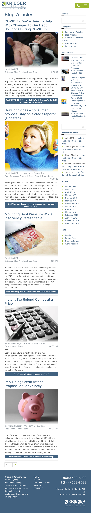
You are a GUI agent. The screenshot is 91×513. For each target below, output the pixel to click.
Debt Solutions (42, 482)
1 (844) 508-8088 (73, 482)
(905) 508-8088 (74, 478)
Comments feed (72, 241)
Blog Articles (20, 72)
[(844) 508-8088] (78, 5)
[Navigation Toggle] (85, 5)
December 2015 (72, 220)
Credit (13, 428)
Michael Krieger (15, 69)
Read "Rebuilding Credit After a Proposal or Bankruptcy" (31, 457)
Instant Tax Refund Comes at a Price (29, 301)
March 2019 (70, 201)
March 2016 (70, 212)
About (37, 480)
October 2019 (71, 198)
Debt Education (72, 43)
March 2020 (70, 195)
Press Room (32, 72)
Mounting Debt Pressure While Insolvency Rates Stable (28, 216)
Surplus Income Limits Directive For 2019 (78, 116)
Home (36, 477)
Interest (13, 346)
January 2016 (71, 218)
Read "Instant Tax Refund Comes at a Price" (31, 374)
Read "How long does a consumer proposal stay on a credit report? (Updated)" (31, 205)
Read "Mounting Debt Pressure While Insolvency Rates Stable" (31, 292)
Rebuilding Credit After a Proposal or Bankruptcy (24, 384)
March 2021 (70, 186)
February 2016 (71, 215)
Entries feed (70, 238)
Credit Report (35, 176)
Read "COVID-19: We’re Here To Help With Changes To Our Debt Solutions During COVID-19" (31, 101)
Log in (68, 235)
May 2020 (69, 189)
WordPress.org (71, 244)
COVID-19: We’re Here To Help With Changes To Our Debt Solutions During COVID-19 (28, 25)
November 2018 (72, 203)
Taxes (20, 346)
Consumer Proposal (19, 176)
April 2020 (70, 192)
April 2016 (69, 209)
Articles (38, 485)
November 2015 (72, 223)
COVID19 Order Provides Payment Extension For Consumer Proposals (78, 63)
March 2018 (70, 206)
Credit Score (47, 176)
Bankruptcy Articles (74, 32)
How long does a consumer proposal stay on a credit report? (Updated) (30, 114)
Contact (38, 488)
